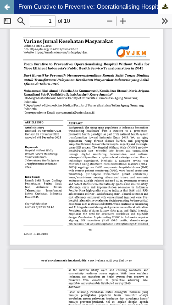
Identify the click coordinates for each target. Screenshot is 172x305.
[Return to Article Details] (7, 7)
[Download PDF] (165, 7)
